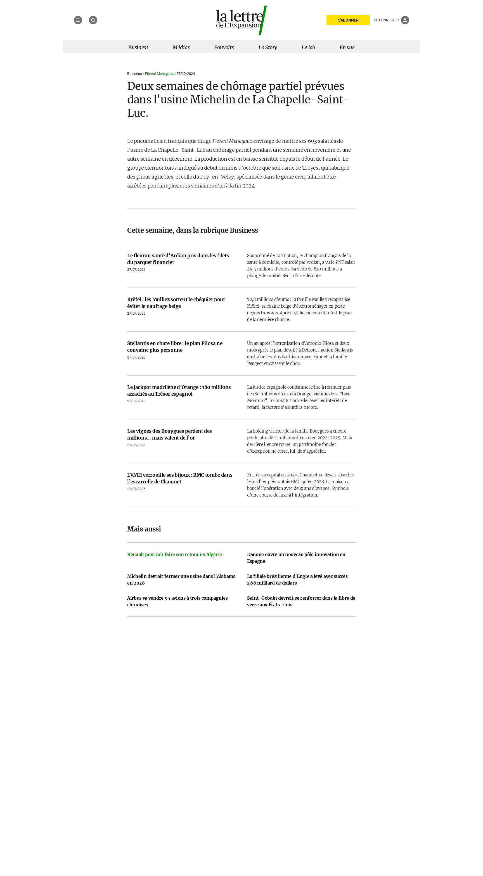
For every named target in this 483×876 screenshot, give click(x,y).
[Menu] (78, 20)
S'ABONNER (348, 20)
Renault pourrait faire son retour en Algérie (174, 554)
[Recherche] (93, 20)
